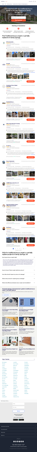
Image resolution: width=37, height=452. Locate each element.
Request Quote (30, 59)
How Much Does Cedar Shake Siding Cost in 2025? (10, 310)
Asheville (15, 383)
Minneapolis (15, 372)
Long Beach (4, 368)
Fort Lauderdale (5, 385)
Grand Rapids (15, 370)
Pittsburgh (26, 367)
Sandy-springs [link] (9, 4)
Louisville (15, 362)
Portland (26, 362)
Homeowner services (5, 426)
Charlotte (15, 385)
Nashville (26, 372)
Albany (14, 380)
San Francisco (4, 377)
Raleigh (14, 388)
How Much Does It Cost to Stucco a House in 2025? (26, 329)
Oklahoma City (16, 396)
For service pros (4, 429)
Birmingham (4, 362)
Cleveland (15, 393)
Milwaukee (26, 393)
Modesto (3, 372)
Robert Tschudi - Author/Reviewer (8, 327)
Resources (3, 432)
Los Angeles (4, 370)
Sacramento (4, 373)
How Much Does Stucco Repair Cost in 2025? (10, 349)
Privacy (13, 444)
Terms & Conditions (24, 446)
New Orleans (15, 363)
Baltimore (15, 365)
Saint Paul (15, 373)
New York (15, 382)
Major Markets (5, 359)
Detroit (14, 368)
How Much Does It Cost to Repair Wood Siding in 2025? (26, 310)
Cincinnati (15, 391)
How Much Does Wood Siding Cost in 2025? (27, 349)
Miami (3, 388)
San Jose (3, 378)
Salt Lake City (26, 383)
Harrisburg (26, 363)
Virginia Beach (27, 388)
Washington (4, 383)
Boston (14, 367)
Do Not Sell (19, 444)
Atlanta (3, 393)
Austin (25, 373)
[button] (9, 54)
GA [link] (5, 4)
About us (2, 435)
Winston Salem (16, 390)
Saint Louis (15, 377)
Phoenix (3, 363)
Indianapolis (4, 396)
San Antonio (26, 382)
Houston (26, 380)
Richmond (26, 386)
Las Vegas (15, 378)
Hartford (3, 382)
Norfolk (25, 385)
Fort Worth (26, 378)
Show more (33, 50)
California (16, 444)
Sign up (18, 411)
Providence (26, 368)
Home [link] (3, 4)
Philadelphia (26, 365)
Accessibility (23, 445)
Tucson (3, 365)
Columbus (15, 395)
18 (23, 248)
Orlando (3, 390)
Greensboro (15, 386)
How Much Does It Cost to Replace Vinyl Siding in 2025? (9, 330)
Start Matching (18, 20)
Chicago (3, 395)
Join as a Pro (31, 1)
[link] (18, 43)
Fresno (3, 367)
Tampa (3, 391)
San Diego (4, 375)
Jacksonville (4, 386)
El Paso (25, 377)
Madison (25, 391)
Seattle (25, 390)
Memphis (26, 370)
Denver (3, 380)
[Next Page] (25, 248)
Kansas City (15, 375)
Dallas (25, 375)
